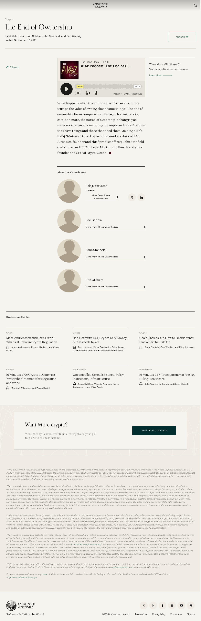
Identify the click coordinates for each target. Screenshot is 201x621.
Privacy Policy (159, 614)
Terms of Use (141, 614)
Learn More (155, 75)
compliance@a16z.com (120, 567)
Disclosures (176, 614)
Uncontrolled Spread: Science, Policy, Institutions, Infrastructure (98, 376)
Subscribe (182, 37)
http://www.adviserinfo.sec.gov (21, 577)
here (45, 574)
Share (14, 67)
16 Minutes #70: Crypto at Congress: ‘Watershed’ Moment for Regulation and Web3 (31, 378)
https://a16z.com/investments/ (86, 544)
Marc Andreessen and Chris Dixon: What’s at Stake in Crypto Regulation (31, 340)
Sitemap (191, 614)
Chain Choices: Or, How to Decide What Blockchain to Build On (166, 340)
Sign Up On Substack (154, 430)
